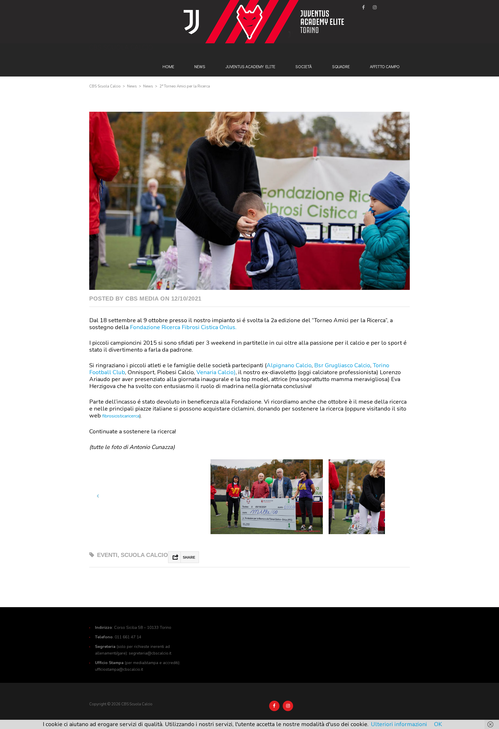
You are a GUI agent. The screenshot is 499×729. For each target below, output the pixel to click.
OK (438, 724)
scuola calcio (144, 555)
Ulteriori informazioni (399, 724)
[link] (183, 327)
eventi (107, 555)
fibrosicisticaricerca (120, 416)
